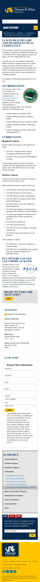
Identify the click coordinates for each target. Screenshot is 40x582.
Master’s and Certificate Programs (15, 491)
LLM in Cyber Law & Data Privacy (16, 481)
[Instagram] (4, 572)
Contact (35, 561)
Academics (20, 33)
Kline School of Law (8, 33)
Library (6, 508)
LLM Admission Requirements (15, 476)
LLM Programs (30, 33)
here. (11, 442)
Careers (19, 561)
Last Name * (8, 375)
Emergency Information (20, 564)
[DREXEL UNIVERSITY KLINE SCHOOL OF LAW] (20, 17)
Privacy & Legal (27, 561)
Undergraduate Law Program (13, 495)
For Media (12, 561)
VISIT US (12, 516)
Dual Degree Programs (11, 467)
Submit (9, 410)
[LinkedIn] (15, 572)
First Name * (8, 369)
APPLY (5, 516)
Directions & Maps (8, 564)
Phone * (7, 389)
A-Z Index (5, 561)
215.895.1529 (30, 578)
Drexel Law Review (10, 504)
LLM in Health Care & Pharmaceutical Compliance (21, 487)
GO (32, 535)
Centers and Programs (11, 500)
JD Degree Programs (11, 463)
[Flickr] (11, 572)
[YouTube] (7, 572)
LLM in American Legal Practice (15, 478)
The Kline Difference (10, 459)
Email (7, 347)
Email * (7, 382)
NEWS (19, 516)
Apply (9, 299)
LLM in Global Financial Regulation (16, 484)
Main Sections (10, 27)
